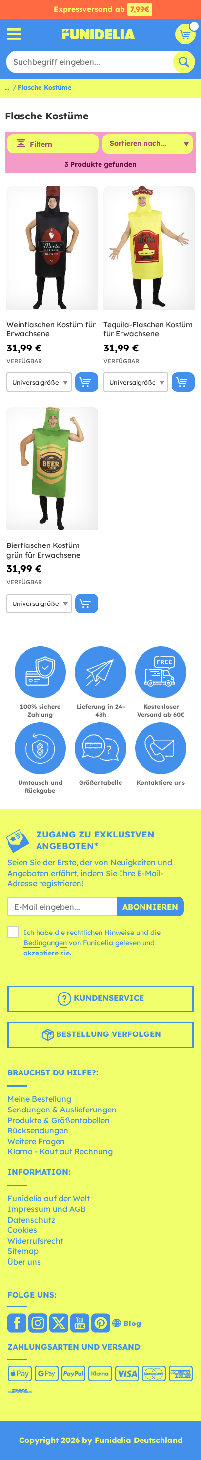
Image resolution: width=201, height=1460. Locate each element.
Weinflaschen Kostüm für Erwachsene (51, 329)
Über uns (24, 1261)
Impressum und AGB (46, 1209)
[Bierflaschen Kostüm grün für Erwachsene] (52, 469)
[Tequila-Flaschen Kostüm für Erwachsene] (149, 248)
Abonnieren (150, 907)
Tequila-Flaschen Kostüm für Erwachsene (148, 329)
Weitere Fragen (36, 1141)
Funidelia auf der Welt (48, 1198)
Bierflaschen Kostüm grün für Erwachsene (43, 550)
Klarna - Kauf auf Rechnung (60, 1151)
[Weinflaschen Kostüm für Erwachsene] (52, 248)
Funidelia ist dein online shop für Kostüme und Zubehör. (98, 34)
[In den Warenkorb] (86, 382)
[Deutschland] (16, 1324)
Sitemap (23, 1251)
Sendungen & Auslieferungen (62, 1109)
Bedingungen (45, 942)
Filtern (41, 144)
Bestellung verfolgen (107, 1034)
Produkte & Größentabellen (58, 1120)
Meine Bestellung (39, 1099)
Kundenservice (107, 998)
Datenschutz (31, 1220)
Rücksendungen (37, 1130)
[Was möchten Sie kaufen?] (14, 34)
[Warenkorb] (185, 34)
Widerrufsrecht (35, 1241)
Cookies (22, 1230)
